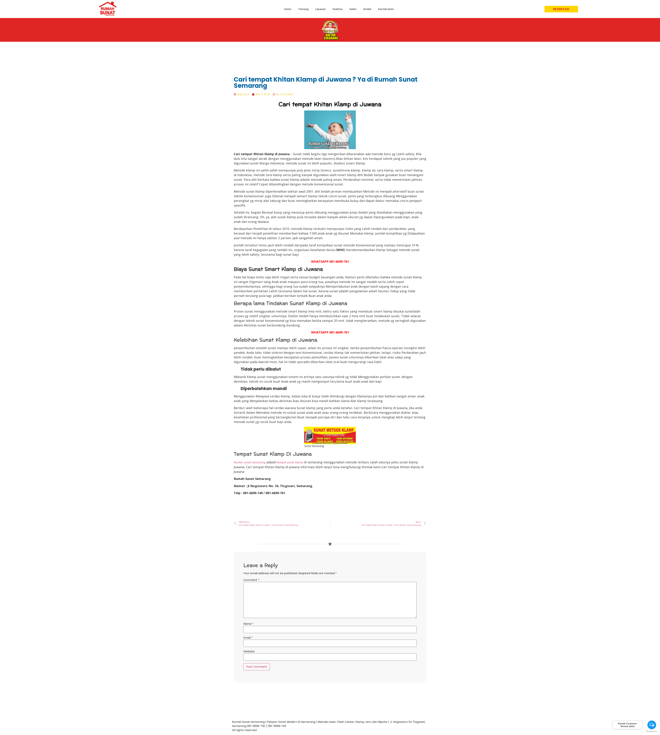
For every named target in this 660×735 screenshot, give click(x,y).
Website (249, 651)
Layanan (320, 9)
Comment (251, 580)
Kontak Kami (386, 9)
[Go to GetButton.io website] (651, 731)
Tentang (303, 9)
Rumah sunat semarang (250, 462)
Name (248, 623)
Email (248, 637)
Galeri (352, 9)
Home (287, 9)
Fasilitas (338, 9)
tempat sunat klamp (290, 462)
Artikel (367, 9)
